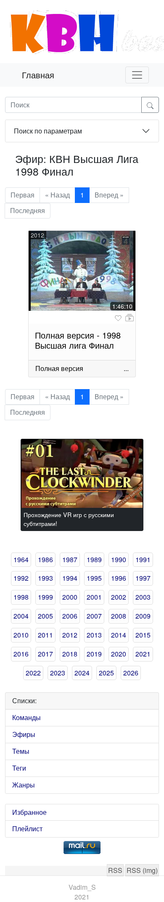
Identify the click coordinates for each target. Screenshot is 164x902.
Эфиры (23, 734)
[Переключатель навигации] (137, 75)
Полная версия (59, 368)
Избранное (29, 812)
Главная (38, 75)
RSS (115, 870)
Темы (20, 751)
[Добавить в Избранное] (118, 318)
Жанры (23, 785)
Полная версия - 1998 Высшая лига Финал (78, 340)
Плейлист (27, 828)
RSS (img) (142, 870)
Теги (19, 768)
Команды (26, 717)
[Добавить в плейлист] (129, 318)
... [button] (126, 368)
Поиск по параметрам (48, 131)
